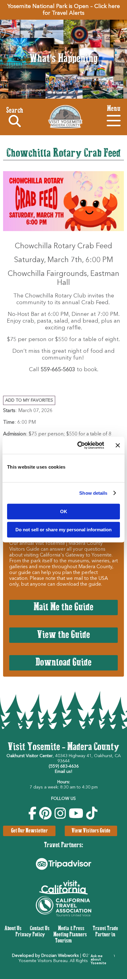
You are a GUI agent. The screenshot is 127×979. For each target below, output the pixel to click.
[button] (98, 960)
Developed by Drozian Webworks (45, 955)
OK (63, 511)
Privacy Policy (30, 935)
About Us (13, 929)
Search (14, 111)
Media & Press (71, 929)
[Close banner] (118, 445)
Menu (114, 109)
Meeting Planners (70, 935)
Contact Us (40, 929)
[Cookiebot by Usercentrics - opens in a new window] (78, 445)
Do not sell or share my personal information (63, 529)
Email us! (63, 771)
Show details (93, 493)
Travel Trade (105, 929)
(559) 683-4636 (64, 766)
